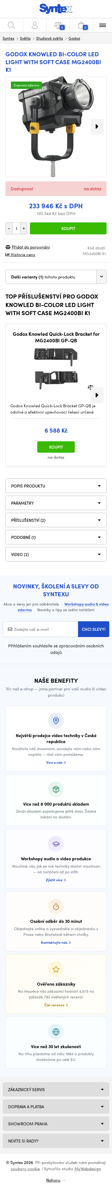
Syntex (8, 38)
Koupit (68, 228)
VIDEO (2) (20, 554)
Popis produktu (28, 486)
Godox (74, 38)
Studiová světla (49, 38)
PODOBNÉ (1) (23, 537)
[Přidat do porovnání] (91, 387)
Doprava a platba (26, 1107)
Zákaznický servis (26, 1089)
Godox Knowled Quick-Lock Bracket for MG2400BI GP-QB (56, 337)
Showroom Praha (27, 1124)
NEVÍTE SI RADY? (23, 1141)
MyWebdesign (87, 1169)
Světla (25, 38)
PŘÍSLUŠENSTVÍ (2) (28, 520)
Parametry (22, 503)
